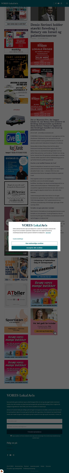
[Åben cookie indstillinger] (2, 471)
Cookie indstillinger (18, 239)
